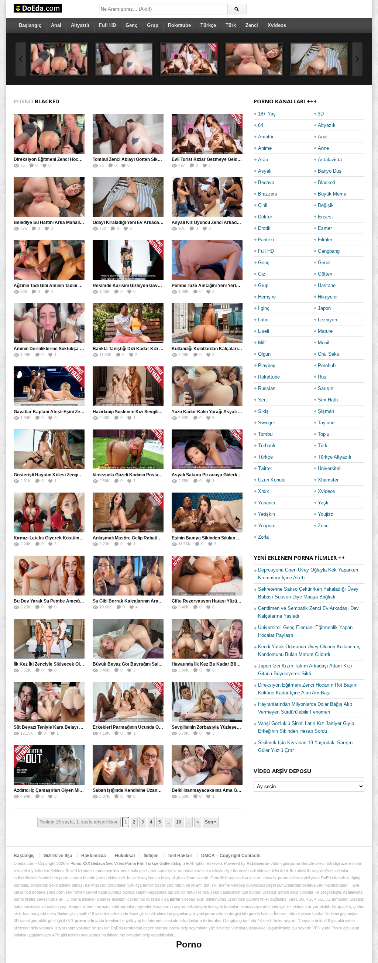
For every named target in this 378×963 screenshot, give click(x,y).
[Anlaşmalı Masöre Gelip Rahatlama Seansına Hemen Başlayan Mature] (128, 512)
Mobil (323, 342)
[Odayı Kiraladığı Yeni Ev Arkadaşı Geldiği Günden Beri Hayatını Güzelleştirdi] (128, 197)
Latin (263, 319)
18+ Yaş (267, 114)
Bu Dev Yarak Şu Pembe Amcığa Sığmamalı (60, 601)
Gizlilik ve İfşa (58, 855)
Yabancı (266, 502)
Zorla (263, 537)
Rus (322, 377)
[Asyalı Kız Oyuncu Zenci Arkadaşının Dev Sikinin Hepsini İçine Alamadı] (207, 197)
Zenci (251, 25)
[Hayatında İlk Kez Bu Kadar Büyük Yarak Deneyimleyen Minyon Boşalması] (207, 639)
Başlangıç (30, 25)
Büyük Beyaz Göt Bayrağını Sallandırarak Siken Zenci (149, 664)
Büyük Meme (332, 194)
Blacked (326, 182)
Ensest (325, 217)
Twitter (265, 468)
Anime (265, 148)
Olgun (264, 354)
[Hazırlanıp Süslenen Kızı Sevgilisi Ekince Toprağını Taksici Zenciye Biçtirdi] (128, 386)
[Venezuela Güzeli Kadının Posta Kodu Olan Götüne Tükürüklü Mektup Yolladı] (128, 449)
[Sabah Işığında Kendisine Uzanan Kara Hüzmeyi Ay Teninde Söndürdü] (128, 765)
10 (178, 822)
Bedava (266, 182)
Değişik (326, 205)
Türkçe (208, 25)
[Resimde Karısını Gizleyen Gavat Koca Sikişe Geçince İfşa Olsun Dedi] (128, 260)
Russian (266, 388)
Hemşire (267, 297)
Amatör (266, 136)
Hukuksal (125, 855)
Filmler (325, 239)
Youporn (266, 525)
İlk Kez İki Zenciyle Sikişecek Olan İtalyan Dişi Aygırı (68, 664)
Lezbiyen (327, 319)
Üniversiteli (329, 468)
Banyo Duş (329, 171)
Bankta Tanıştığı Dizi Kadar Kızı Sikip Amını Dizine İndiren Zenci (159, 348)
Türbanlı (266, 445)
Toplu (323, 434)
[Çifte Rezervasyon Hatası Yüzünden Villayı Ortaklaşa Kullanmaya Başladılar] (207, 575)
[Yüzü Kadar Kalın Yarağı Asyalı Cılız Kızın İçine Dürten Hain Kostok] (207, 386)
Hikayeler (328, 297)
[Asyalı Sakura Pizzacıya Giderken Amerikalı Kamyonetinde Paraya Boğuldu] (207, 449)
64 (260, 125)
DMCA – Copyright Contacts (231, 855)
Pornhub (327, 365)
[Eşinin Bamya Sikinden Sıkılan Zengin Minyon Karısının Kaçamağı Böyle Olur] (207, 512)
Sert (262, 400)
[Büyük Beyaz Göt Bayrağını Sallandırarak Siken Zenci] (128, 639)
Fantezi (266, 239)
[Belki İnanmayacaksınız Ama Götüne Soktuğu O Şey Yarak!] (207, 765)
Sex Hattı (328, 400)
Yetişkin (266, 514)
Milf (262, 342)
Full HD (107, 25)
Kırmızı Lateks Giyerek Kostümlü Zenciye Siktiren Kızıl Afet (76, 538)
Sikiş (263, 411)
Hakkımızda (93, 855)
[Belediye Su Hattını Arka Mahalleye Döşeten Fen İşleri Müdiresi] (254, 59)
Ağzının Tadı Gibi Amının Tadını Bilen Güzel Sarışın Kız (70, 285)
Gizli (263, 274)
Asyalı (265, 171)
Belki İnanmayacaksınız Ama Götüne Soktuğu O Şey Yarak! (234, 790)
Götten (325, 274)
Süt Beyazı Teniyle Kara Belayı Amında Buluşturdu (67, 727)
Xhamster (328, 480)
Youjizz (325, 514)
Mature (325, 331)
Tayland (326, 422)
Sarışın (325, 388)
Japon (324, 308)
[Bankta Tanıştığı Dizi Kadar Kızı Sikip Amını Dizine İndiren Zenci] (128, 323)
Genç (131, 25)
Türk (231, 25)
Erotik (264, 228)
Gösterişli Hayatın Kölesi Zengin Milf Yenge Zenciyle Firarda (76, 474)
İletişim (151, 855)
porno (175, 899)
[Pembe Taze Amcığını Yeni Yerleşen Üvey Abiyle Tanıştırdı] (207, 260)
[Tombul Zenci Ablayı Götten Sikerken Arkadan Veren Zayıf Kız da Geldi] (124, 59)
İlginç (263, 308)
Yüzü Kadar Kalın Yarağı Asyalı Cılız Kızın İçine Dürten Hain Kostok (242, 411)
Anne (323, 148)
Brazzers (267, 194)
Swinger (266, 422)
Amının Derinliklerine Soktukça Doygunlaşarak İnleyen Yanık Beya (83, 348)
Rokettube (179, 25)
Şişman (326, 411)
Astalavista (330, 159)
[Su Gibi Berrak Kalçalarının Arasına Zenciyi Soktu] (128, 575)
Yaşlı (323, 502)
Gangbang (329, 251)
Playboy (266, 365)
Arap (263, 159)
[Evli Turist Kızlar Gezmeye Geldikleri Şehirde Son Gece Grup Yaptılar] (189, 59)
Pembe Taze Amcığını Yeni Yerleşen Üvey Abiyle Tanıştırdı (232, 285)
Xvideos (277, 25)
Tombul (266, 434)
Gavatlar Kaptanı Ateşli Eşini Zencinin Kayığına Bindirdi (72, 411)
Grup (152, 25)
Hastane (327, 285)
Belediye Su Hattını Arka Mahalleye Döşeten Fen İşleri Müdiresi (80, 222)
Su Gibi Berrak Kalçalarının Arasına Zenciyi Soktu (145, 601)
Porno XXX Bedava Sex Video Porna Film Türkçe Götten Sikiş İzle (130, 863)
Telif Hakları (180, 855)
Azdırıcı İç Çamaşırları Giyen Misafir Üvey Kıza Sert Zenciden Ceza (84, 790)
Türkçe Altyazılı (334, 457)
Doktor (265, 217)
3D (321, 114)
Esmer (325, 228)
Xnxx (263, 491)
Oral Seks (328, 354)
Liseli (263, 331)
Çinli (262, 205)
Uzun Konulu (271, 480)
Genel (324, 262)
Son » (211, 822)
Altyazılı (80, 25)
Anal (56, 25)
